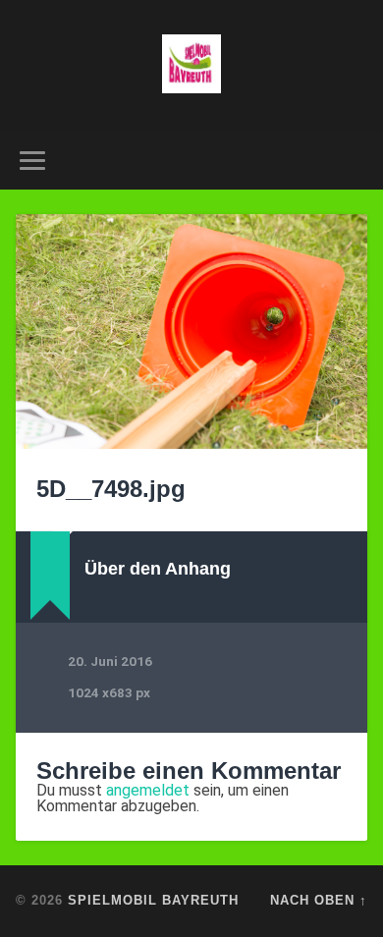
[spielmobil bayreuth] (191, 65)
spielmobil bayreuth (153, 900)
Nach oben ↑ (318, 900)
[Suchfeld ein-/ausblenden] (352, 161)
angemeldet (148, 790)
